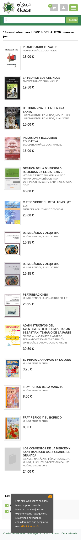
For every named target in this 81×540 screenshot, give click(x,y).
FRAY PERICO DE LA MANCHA (43, 386)
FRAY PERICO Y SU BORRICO (42, 417)
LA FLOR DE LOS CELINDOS (41, 77)
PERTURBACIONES (35, 294)
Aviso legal (32, 533)
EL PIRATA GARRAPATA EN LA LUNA (47, 359)
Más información (30, 526)
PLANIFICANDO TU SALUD (40, 47)
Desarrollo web (69, 533)
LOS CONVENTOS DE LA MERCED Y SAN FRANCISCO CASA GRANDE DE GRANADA (46, 452)
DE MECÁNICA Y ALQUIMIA (41, 232)
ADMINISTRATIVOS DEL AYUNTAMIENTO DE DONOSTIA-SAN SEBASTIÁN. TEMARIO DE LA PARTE (47, 329)
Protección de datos (49, 533)
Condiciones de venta (14, 533)
